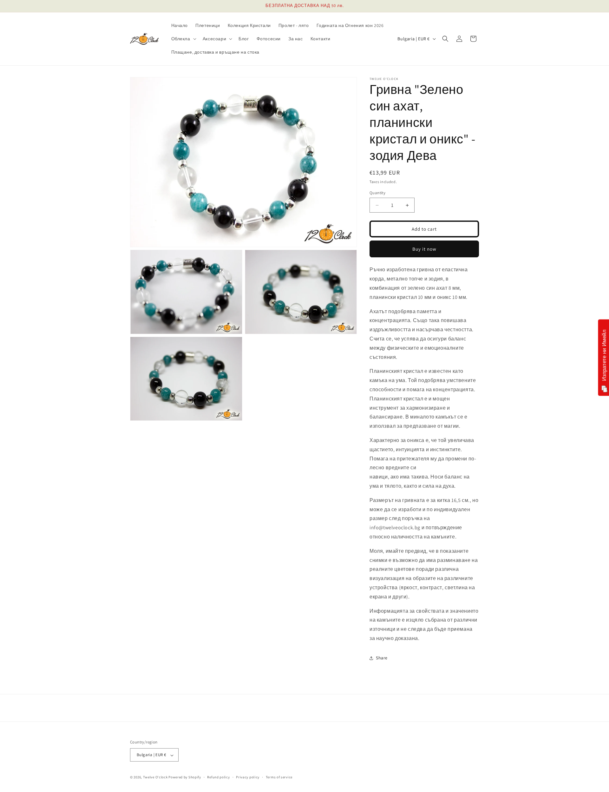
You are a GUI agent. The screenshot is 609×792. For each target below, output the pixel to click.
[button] (183, 38)
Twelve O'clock (155, 777)
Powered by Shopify (184, 777)
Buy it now (424, 249)
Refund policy (218, 777)
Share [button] (382, 658)
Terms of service (279, 777)
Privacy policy (247, 777)
